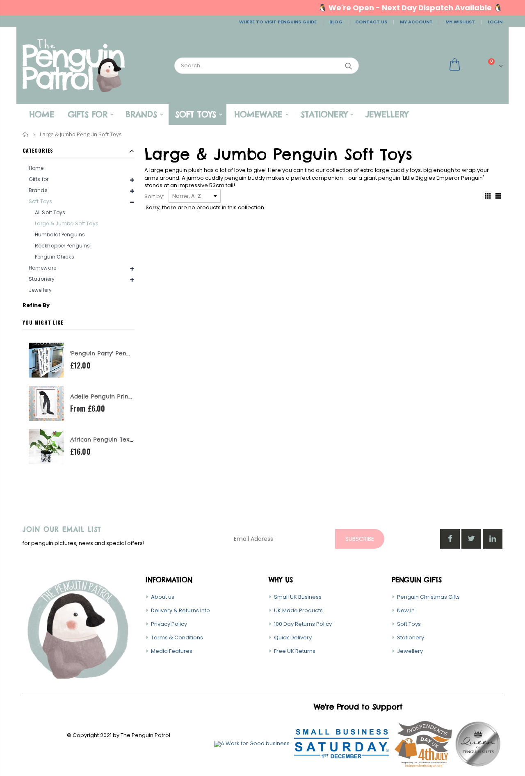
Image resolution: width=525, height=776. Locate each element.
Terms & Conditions (177, 637)
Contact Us (371, 21)
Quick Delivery (293, 637)
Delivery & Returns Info (180, 610)
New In (406, 610)
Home (26, 134)
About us (162, 597)
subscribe (359, 539)
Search (348, 65)
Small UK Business (298, 597)
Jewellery (40, 289)
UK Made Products (298, 610)
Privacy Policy (169, 624)
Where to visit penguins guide (278, 21)
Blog (335, 21)
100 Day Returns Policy (303, 624)
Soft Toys (409, 624)
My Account (416, 21)
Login (495, 21)
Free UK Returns (294, 651)
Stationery (410, 637)
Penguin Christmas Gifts (428, 597)
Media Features (171, 651)
